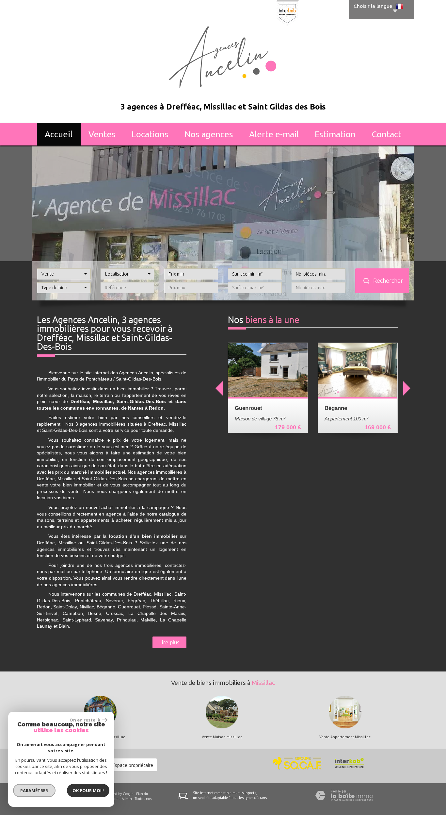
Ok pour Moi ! (88, 790)
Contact (386, 134)
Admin (127, 798)
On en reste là (85, 720)
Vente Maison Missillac (222, 737)
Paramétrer (34, 790)
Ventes (102, 134)
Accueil (58, 134)
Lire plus (169, 642)
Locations (150, 134)
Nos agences (208, 134)
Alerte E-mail (274, 134)
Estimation (335, 134)
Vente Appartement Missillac (345, 737)
